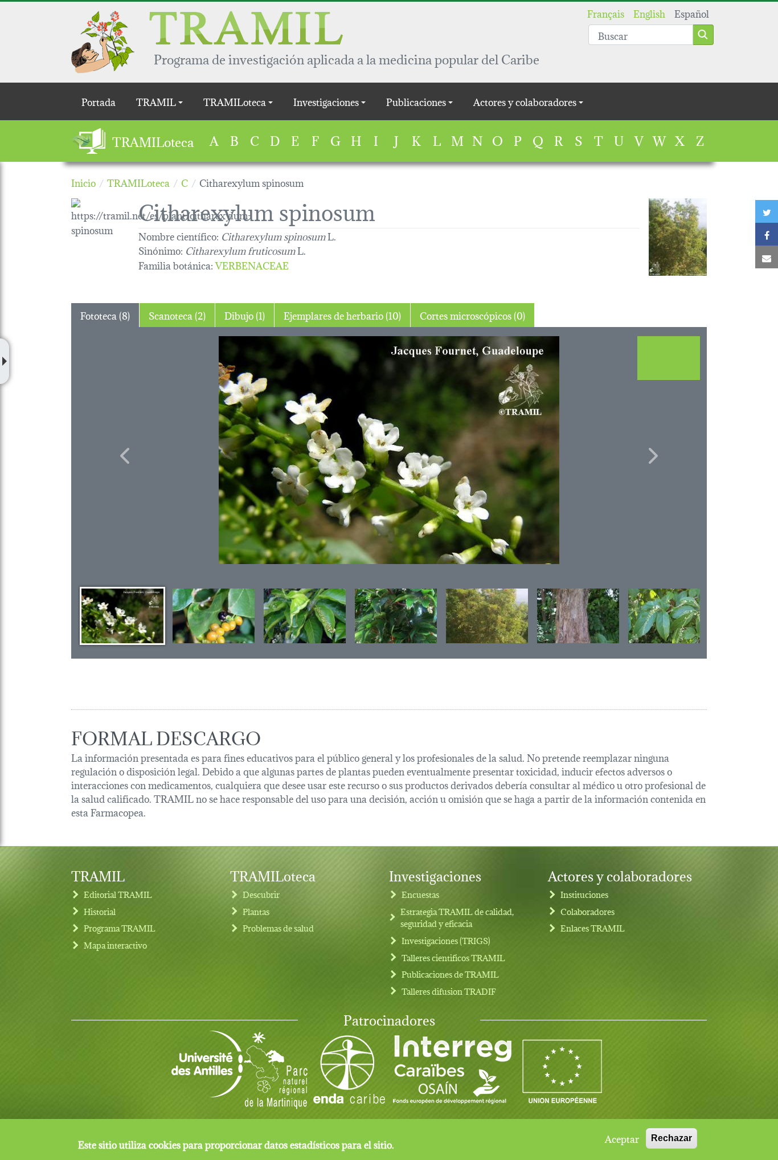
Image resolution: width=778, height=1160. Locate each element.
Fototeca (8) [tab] (105, 314)
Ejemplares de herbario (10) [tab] (342, 314)
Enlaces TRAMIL (592, 927)
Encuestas (420, 894)
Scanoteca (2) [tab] (177, 314)
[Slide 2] (213, 615)
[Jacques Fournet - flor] (389, 450)
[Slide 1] (122, 615)
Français (605, 13)
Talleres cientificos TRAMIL (453, 957)
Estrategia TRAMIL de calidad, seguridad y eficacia (457, 917)
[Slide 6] (578, 615)
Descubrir (261, 894)
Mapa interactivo (115, 944)
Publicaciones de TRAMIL (450, 974)
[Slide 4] (396, 615)
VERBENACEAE (252, 264)
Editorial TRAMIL (118, 894)
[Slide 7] (669, 615)
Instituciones (584, 894)
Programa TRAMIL (119, 927)
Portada (98, 101)
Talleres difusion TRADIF (449, 991)
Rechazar (671, 1138)
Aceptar (622, 1138)
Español (691, 13)
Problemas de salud (278, 927)
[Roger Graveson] (678, 237)
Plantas (256, 911)
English (649, 13)
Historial (100, 911)
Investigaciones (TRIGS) (446, 940)
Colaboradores (587, 911)
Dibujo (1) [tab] (244, 314)
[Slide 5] (487, 615)
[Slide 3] (304, 615)
